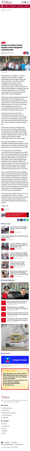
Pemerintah (6, 426)
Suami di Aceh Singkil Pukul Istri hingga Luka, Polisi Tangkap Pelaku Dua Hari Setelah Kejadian (19, 272)
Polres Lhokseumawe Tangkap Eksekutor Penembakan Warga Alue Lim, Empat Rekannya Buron (19, 254)
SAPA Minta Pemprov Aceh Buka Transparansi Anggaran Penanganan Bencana (17, 307)
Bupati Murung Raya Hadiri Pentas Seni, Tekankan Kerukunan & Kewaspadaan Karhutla (18, 313)
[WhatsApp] (27, 220)
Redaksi (7, 442)
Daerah (12, 232)
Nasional (5, 431)
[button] (23, 2)
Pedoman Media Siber (7, 444)
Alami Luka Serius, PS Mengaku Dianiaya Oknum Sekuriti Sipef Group (18, 228)
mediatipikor (4, 52)
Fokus (12, 258)
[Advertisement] (15, 26)
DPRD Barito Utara (7, 408)
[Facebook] (18, 220)
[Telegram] (24, 220)
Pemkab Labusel (7, 415)
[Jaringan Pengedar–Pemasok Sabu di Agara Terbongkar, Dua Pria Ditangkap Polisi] (5, 246)
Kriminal (3, 42)
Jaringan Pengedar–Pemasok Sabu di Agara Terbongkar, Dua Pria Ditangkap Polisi (19, 245)
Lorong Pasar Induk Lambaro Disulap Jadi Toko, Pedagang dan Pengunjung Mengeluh (17, 319)
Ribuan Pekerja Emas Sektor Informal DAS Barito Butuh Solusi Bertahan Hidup (17, 302)
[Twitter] (21, 220)
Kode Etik (14, 442)
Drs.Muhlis (5, 417)
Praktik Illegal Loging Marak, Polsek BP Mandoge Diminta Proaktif (14, 236)
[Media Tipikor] (6, 2)
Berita (4, 428)
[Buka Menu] (25, 2)
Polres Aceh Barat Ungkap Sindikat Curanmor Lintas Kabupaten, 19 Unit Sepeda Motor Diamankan (17, 264)
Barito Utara (6, 410)
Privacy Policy (19, 444)
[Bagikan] (27, 53)
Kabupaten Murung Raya (9, 413)
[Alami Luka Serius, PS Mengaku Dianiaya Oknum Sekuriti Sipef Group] (5, 229)
